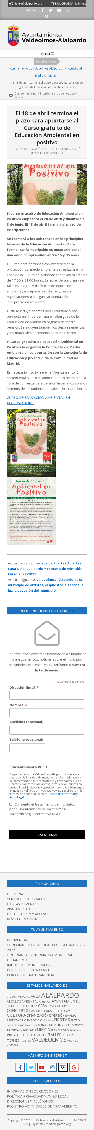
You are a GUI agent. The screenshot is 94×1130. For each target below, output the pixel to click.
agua (35, 996)
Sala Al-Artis (36, 1035)
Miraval (45, 1025)
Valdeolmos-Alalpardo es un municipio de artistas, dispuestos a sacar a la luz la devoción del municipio (46, 585)
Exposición (36, 1020)
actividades (21, 997)
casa (42, 1005)
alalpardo (60, 995)
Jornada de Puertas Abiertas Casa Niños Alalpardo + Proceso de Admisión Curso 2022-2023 (45, 568)
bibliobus (14, 1006)
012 (9, 996)
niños (43, 1030)
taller (54, 1034)
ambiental (30, 1001)
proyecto (15, 1035)
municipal (62, 1025)
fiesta (49, 1020)
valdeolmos (49, 1039)
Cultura (16, 1015)
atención (45, 1001)
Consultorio (53, 1011)
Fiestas (62, 1020)
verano (12, 1045)
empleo (70, 1016)
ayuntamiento (66, 1001)
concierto (18, 1010)
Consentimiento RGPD (28, 767)
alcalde (14, 1001)
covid (68, 1011)
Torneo (13, 1040)
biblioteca (29, 1006)
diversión (57, 1015)
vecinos (72, 1040)
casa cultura (58, 1006)
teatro (68, 1035)
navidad (28, 1030)
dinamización (38, 1015)
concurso (36, 1011)
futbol (76, 1020)
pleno (55, 1030)
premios (75, 1030)
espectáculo (16, 1020)
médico (77, 1025)
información (27, 1025)
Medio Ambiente (52, 153)
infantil (12, 1025)
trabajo (25, 1040)
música (13, 1030)
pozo (65, 1030)
